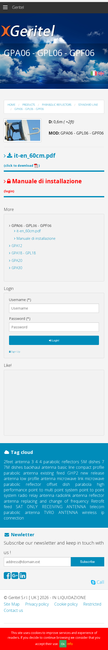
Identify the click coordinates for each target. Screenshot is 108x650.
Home (11, 104)
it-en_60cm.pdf (29, 230)
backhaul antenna (40, 467)
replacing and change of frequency (54, 501)
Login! (55, 340)
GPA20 (17, 260)
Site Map (12, 604)
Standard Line (88, 104)
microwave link (70, 478)
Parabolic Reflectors (56, 104)
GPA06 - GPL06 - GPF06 (29, 109)
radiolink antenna (71, 495)
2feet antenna (17, 461)
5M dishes (90, 461)
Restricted (92, 604)
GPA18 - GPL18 (24, 253)
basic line (66, 467)
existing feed (52, 473)
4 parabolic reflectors (59, 461)
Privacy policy (37, 604)
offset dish (58, 484)
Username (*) (20, 300)
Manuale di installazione (36, 238)
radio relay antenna (36, 495)
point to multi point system (53, 490)
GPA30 (17, 267)
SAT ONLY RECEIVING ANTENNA (51, 506)
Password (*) (19, 318)
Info (70, 644)
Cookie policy (66, 604)
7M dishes (13, 467)
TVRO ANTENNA (61, 512)
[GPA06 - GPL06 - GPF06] (22, 130)
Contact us (13, 610)
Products (28, 104)
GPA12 (17, 245)
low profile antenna (38, 478)
